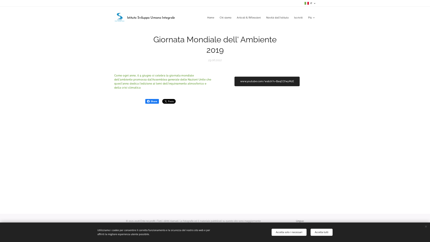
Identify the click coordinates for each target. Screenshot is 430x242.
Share (154, 101)
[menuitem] (211, 17)
